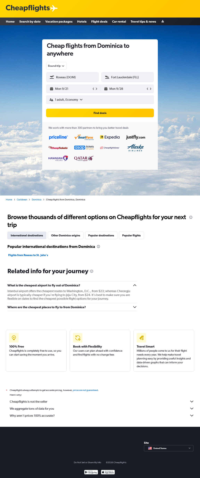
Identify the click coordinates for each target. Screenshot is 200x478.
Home (10, 21)
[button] (71, 89)
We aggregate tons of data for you (32, 408)
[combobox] (56, 66)
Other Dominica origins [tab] (65, 235)
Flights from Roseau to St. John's (28, 255)
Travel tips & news (143, 21)
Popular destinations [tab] (101, 235)
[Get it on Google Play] (91, 472)
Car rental (119, 21)
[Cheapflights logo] (28, 8)
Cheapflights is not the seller (28, 401)
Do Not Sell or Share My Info (87, 462)
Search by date (30, 21)
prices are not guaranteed (85, 390)
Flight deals (99, 21)
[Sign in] (162, 21)
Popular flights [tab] (131, 235)
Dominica (36, 199)
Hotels (82, 21)
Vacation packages (58, 21)
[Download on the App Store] (108, 472)
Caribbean (22, 199)
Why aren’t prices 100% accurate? (32, 415)
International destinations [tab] (27, 235)
